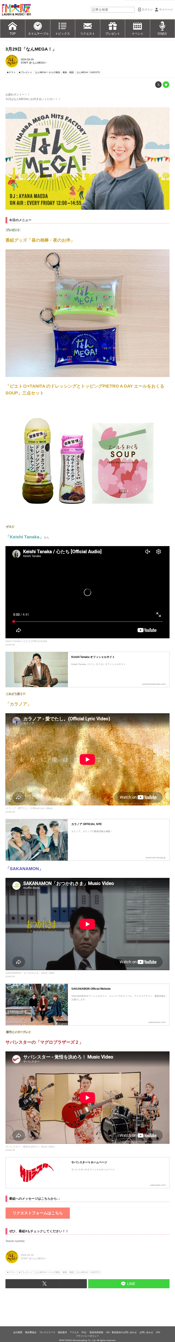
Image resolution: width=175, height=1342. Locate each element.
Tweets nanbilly (15, 1241)
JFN (158, 1332)
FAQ (84, 1332)
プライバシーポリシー (87, 1336)
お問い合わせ (146, 1332)
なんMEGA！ (39, 62)
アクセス (74, 1332)
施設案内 (62, 1332)
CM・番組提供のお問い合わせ (121, 1332)
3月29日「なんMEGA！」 (31, 49)
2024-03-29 (27, 59)
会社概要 (17, 1332)
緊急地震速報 (96, 1332)
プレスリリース (47, 1332)
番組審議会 (30, 1332)
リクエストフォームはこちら (38, 1213)
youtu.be (10, 644)
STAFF (24, 62)
